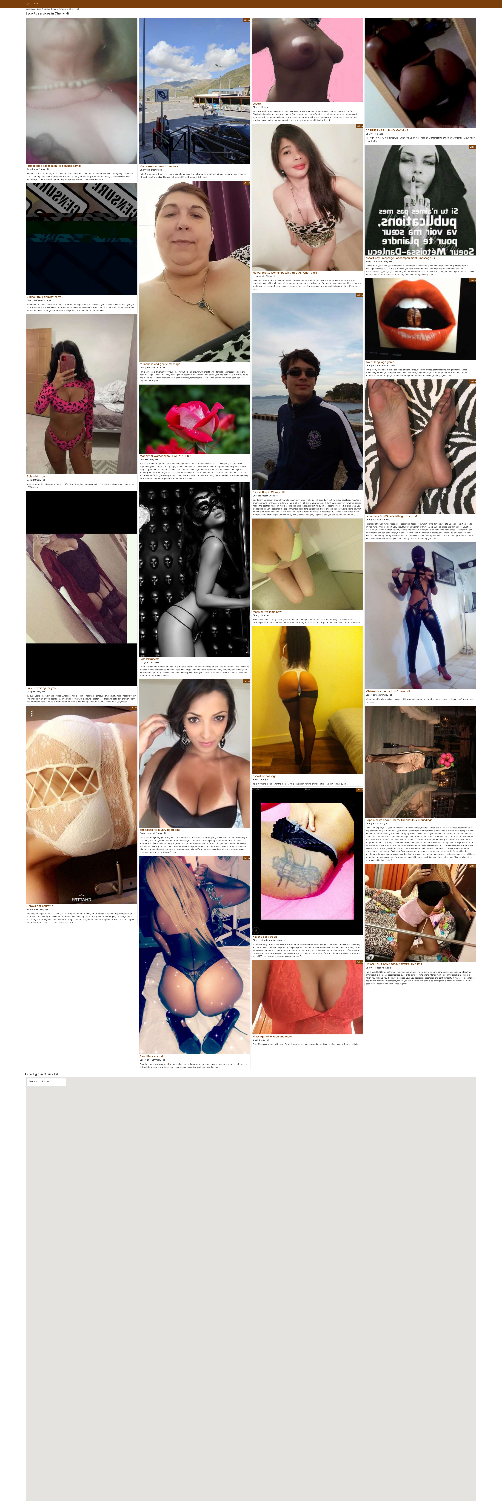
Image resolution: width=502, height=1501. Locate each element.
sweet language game (380, 362)
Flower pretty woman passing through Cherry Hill (285, 272)
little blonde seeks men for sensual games (54, 165)
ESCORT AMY (32, 3)
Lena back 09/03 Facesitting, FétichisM (391, 516)
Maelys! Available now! (267, 611)
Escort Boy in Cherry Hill (269, 492)
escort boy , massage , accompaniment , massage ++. (401, 258)
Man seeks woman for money (159, 166)
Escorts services (33, 9)
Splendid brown (37, 476)
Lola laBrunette (149, 659)
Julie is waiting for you (41, 688)
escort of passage (264, 776)
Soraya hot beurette (40, 906)
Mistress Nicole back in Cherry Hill (388, 691)
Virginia (62, 9)
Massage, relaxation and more (272, 1036)
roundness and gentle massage (160, 364)
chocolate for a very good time (160, 829)
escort (257, 103)
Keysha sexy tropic (265, 936)
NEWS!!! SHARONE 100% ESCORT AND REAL (395, 964)
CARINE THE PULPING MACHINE (387, 130)
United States (50, 9)
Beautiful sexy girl (151, 1056)
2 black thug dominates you (45, 297)
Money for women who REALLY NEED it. (166, 456)
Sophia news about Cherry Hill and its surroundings (399, 820)
